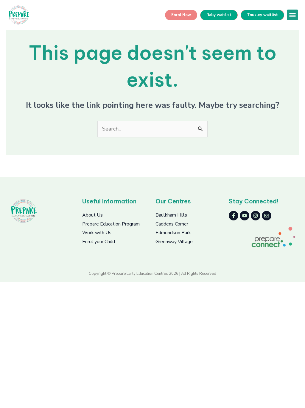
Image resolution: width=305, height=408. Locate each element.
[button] (292, 15)
